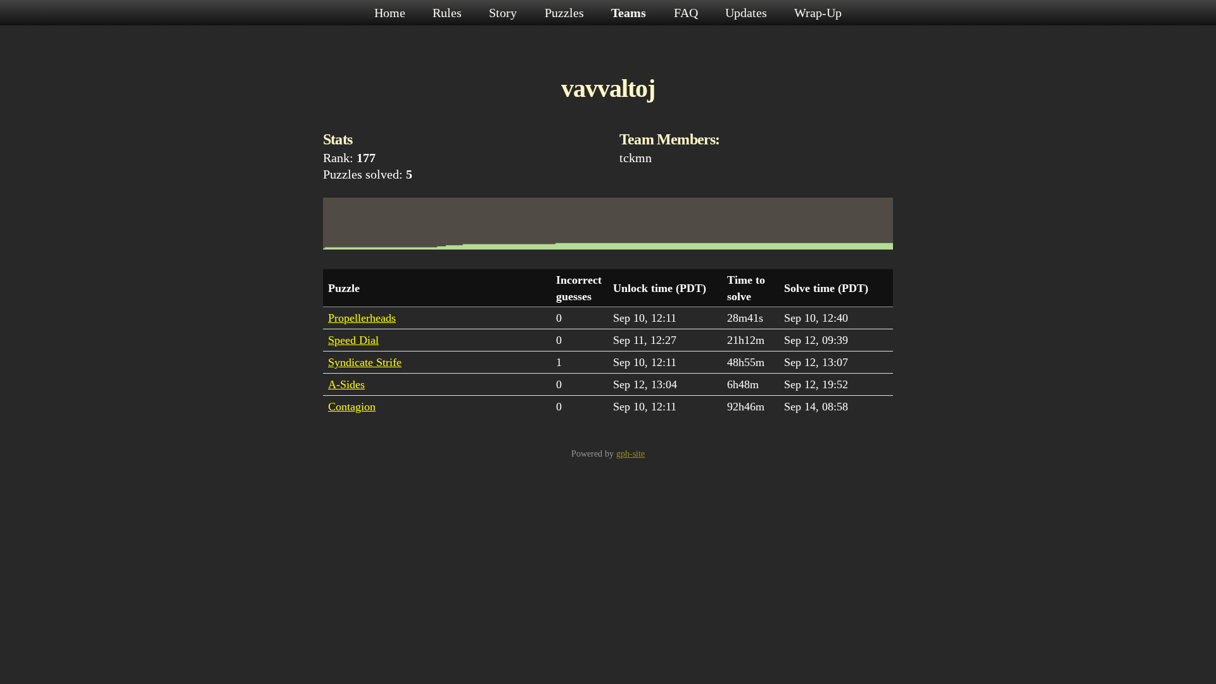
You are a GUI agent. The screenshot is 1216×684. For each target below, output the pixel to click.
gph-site (630, 454)
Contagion (352, 406)
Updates (747, 13)
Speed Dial (353, 340)
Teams (630, 13)
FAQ (687, 13)
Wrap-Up (818, 13)
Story (504, 13)
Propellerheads (362, 318)
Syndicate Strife (365, 362)
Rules (449, 13)
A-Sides (346, 384)
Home (391, 13)
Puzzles (566, 13)
